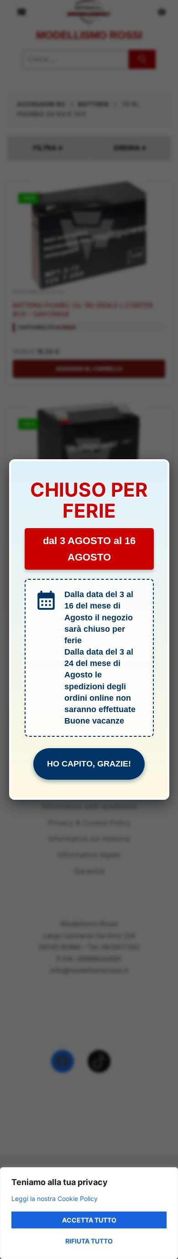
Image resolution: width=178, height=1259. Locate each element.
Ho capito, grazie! (89, 763)
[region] (89, 1213)
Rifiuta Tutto (89, 1241)
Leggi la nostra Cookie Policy (54, 1198)
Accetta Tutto (89, 1220)
